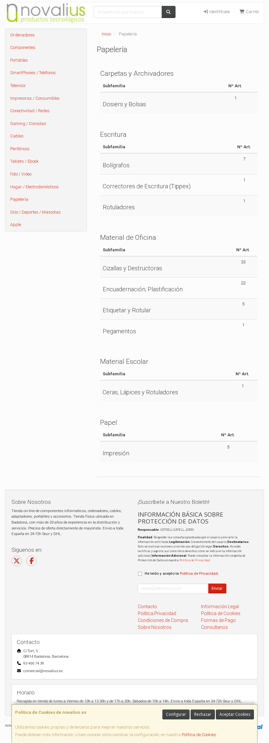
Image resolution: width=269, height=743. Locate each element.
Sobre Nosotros (155, 627)
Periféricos (20, 148)
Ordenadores (22, 34)
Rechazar (202, 714)
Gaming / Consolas (28, 123)
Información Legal (220, 606)
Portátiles (19, 60)
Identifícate (219, 11)
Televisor (18, 85)
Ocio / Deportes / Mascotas (35, 212)
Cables (17, 136)
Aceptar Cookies (234, 714)
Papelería (19, 199)
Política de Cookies (199, 734)
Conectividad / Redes (30, 110)
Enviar (217, 588)
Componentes (22, 47)
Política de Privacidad (194, 560)
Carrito (252, 11)
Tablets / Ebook (24, 161)
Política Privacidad (157, 613)
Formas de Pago (218, 620)
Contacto (147, 606)
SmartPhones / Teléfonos (33, 72)
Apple (15, 224)
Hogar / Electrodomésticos (34, 186)
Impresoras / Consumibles (35, 98)
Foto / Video (20, 174)
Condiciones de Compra (163, 620)
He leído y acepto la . (182, 573)
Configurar (176, 714)
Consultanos (214, 627)
